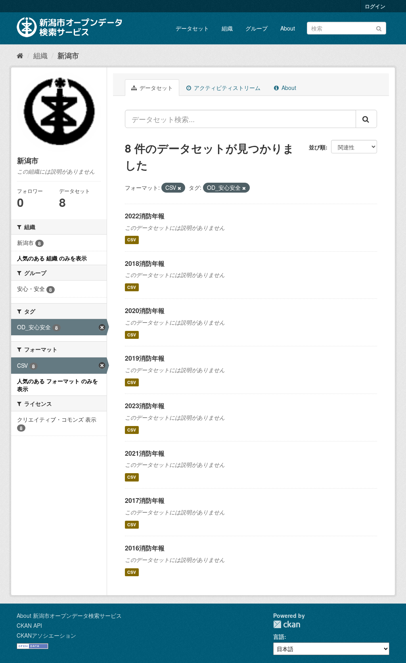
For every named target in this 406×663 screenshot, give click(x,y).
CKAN (286, 624)
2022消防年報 (145, 215)
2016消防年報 (145, 547)
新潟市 (68, 55)
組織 (227, 28)
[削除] (179, 188)
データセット (192, 28)
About (287, 28)
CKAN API (29, 625)
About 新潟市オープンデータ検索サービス (69, 615)
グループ (256, 28)
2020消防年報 (145, 310)
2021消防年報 (145, 453)
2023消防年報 (145, 405)
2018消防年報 (145, 263)
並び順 (317, 147)
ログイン (375, 6)
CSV (131, 240)
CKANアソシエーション (46, 635)
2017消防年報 (145, 500)
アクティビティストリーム (226, 88)
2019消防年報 (145, 358)
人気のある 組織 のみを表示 (52, 258)
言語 (278, 636)
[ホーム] (20, 55)
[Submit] (378, 27)
